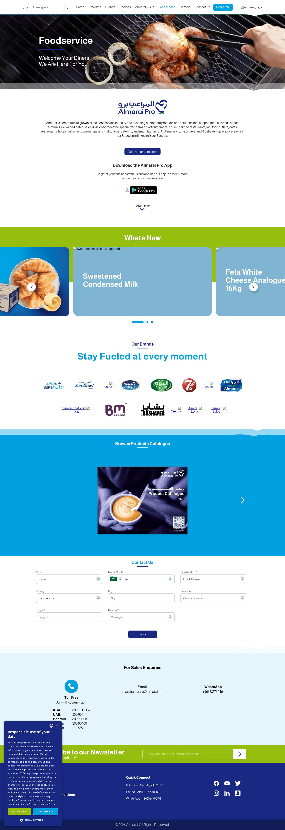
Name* (39, 572)
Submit (143, 634)
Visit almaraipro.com (142, 151)
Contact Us (202, 7)
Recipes (125, 7)
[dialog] (33, 773)
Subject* (40, 610)
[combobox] (51, 726)
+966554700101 (151, 798)
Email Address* (188, 572)
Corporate (223, 7)
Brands (110, 7)
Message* (113, 610)
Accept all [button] (19, 811)
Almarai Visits (144, 7)
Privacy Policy (47, 804)
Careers (185, 7)
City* (110, 591)
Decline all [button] (46, 811)
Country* (40, 591)
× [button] (56, 725)
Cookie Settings (30, 804)
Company (185, 591)
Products (95, 7)
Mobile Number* (117, 572)
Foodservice (166, 7)
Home (80, 7)
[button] (33, 820)
